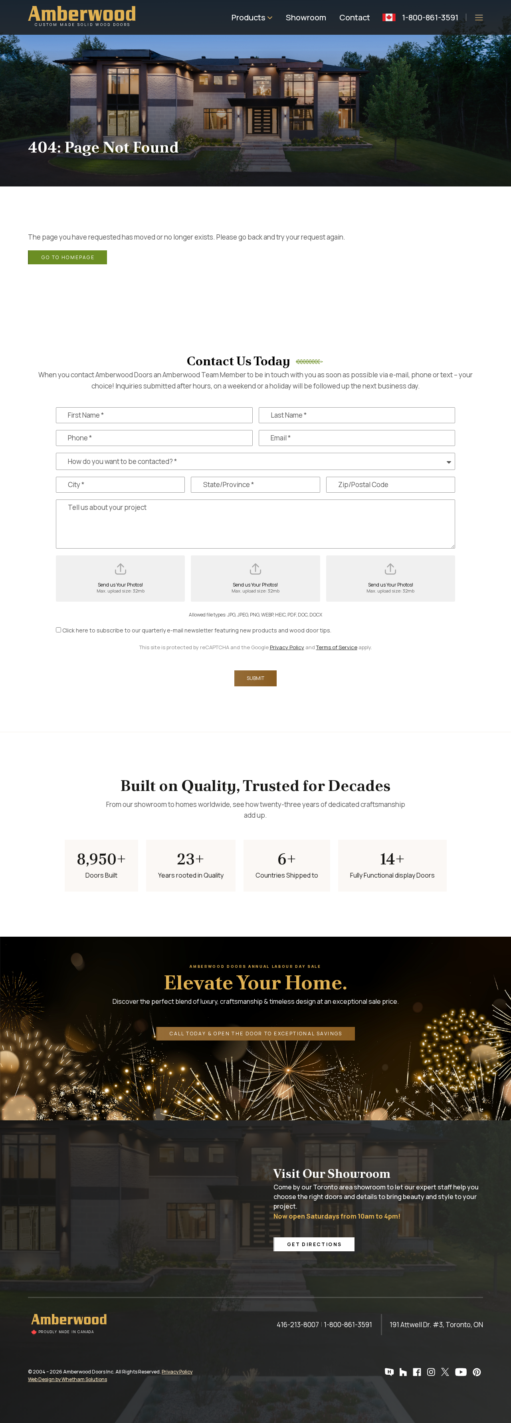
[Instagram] (432, 1372)
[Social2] (404, 1372)
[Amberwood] (69, 1324)
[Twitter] (446, 1372)
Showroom (306, 17)
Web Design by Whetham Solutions (67, 1379)
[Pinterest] (478, 1372)
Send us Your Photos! (121, 587)
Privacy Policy (287, 647)
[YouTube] (462, 1372)
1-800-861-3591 (430, 17)
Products (248, 17)
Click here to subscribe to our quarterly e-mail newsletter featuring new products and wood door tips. (196, 630)
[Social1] (390, 1372)
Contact (354, 17)
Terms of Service (336, 647)
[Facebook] (418, 1372)
